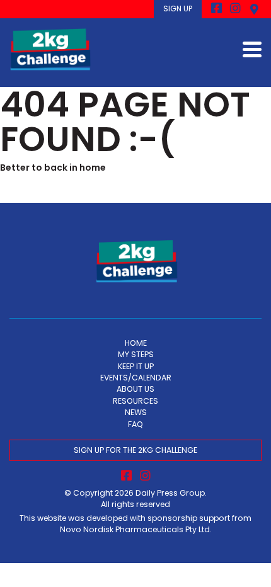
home (92, 167)
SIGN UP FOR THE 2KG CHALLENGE (135, 450)
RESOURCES (135, 401)
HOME (136, 343)
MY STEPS (136, 354)
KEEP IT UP (136, 366)
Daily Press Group (170, 492)
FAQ (135, 424)
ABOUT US (135, 389)
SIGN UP (177, 8)
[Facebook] (216, 9)
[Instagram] (235, 9)
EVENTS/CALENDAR (135, 377)
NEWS (136, 412)
